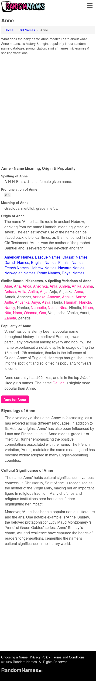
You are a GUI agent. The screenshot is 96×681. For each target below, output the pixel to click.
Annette (53, 296)
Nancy (9, 307)
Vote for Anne (15, 399)
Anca (27, 286)
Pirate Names (48, 273)
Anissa (10, 291)
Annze (80, 296)
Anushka (22, 302)
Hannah (70, 302)
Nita (7, 312)
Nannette (38, 307)
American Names (18, 257)
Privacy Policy (40, 657)
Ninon (88, 307)
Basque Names (48, 257)
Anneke (39, 296)
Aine (8, 286)
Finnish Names (70, 262)
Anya (35, 302)
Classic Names (75, 257)
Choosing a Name (14, 657)
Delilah (59, 382)
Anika (76, 286)
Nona (17, 312)
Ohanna (30, 312)
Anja (44, 291)
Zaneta (10, 318)
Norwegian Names (19, 273)
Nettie (53, 307)
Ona (42, 312)
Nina (63, 307)
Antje (8, 302)
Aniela (64, 286)
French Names (16, 267)
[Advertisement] (48, 109)
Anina (88, 286)
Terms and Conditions (68, 657)
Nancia (85, 302)
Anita (22, 291)
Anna (78, 291)
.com (23, 670)
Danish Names (16, 262)
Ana (17, 286)
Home (9, 30)
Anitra (33, 291)
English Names (43, 262)
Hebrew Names (43, 267)
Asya (46, 302)
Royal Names (73, 273)
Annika (68, 296)
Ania (53, 286)
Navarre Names (71, 267)
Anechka (40, 286)
